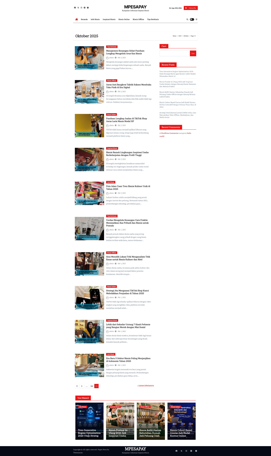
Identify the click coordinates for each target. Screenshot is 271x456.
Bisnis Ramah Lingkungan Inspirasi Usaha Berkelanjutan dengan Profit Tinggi (127, 153)
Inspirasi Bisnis (109, 19)
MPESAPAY (135, 6)
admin (111, 57)
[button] (196, 19)
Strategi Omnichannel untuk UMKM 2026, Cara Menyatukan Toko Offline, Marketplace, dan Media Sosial (178, 114)
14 (92, 386)
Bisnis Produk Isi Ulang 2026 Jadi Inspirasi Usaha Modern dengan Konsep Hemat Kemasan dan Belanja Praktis (178, 84)
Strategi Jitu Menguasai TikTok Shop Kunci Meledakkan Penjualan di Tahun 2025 (127, 292)
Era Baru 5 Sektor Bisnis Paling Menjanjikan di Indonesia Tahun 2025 (128, 359)
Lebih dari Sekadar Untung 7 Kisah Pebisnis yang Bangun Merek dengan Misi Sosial (128, 326)
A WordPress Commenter (169, 133)
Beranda (84, 19)
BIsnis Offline (138, 19)
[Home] (76, 19)
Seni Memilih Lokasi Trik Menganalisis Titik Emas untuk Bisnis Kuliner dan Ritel (128, 258)
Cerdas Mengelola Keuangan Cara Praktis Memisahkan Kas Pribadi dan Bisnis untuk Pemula (127, 223)
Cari (164, 46)
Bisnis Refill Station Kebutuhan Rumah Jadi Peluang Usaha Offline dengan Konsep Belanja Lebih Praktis (177, 94)
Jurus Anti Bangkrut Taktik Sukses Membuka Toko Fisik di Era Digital (128, 86)
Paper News (102, 449)
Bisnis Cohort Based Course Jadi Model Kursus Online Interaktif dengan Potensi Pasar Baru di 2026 (178, 104)
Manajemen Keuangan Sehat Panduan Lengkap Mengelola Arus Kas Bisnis (125, 52)
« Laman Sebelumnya (146, 385)
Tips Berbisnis (153, 19)
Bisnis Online (124, 19)
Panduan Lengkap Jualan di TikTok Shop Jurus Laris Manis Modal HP (126, 120)
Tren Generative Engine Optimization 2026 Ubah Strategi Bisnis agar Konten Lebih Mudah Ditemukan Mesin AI (178, 73)
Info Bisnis (95, 19)
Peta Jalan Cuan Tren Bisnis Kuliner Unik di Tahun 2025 (128, 187)
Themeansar (77, 452)
